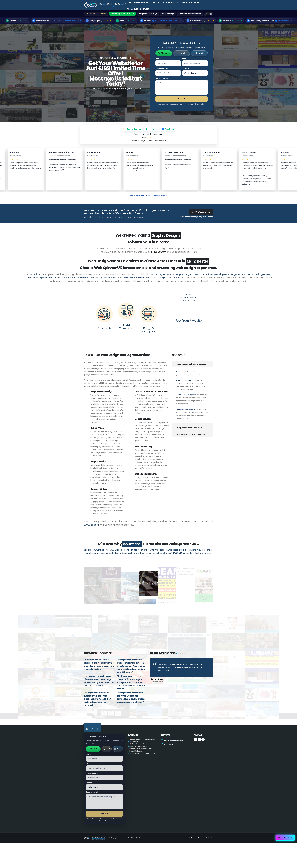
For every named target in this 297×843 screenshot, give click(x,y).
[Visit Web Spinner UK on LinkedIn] (203, 733)
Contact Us (145, 9)
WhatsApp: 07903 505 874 (122, 13)
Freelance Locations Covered (165, 3)
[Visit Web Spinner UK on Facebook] (195, 733)
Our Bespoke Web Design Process (191, 357)
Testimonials (132, 9)
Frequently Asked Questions (189, 421)
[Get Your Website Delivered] (189, 296)
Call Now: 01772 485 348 (96, 13)
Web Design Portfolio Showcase (190, 428)
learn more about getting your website (197, 217)
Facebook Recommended (190, 13)
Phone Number (161, 69)
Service (185, 69)
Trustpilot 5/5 (168, 13)
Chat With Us (285, 838)
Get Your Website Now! (201, 212)
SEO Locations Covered (190, 3)
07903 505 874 (158, 245)
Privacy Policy (199, 104)
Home (129, 3)
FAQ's (192, 831)
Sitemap (200, 831)
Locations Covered (141, 3)
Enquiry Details (161, 78)
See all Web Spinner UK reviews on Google (148, 195)
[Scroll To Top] (293, 840)
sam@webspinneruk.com (173, 734)
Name (157, 59)
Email (184, 59)
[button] (177, 647)
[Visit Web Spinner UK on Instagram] (199, 733)
